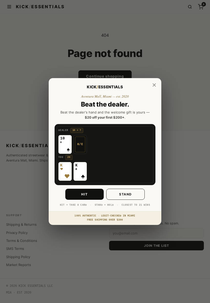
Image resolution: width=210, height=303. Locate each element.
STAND (125, 194)
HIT (84, 194)
